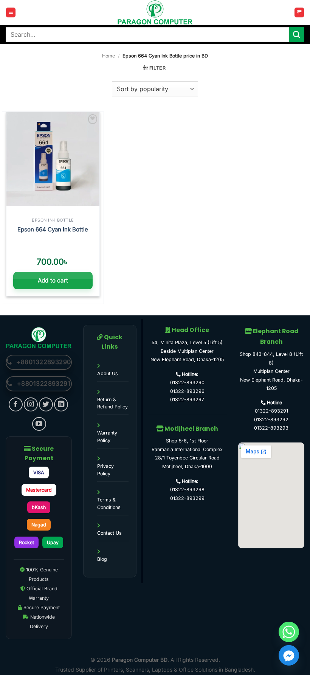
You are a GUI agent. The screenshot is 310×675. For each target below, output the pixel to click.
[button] (11, 12)
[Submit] (296, 34)
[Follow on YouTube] (39, 424)
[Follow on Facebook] (16, 404)
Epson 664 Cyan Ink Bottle (52, 229)
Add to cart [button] (53, 280)
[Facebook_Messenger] (289, 655)
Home (108, 56)
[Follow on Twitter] (46, 404)
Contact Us (109, 533)
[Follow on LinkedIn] (61, 404)
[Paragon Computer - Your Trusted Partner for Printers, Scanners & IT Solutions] (155, 12)
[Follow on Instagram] (31, 404)
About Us (107, 373)
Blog (102, 559)
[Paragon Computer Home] (39, 337)
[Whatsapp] (289, 632)
